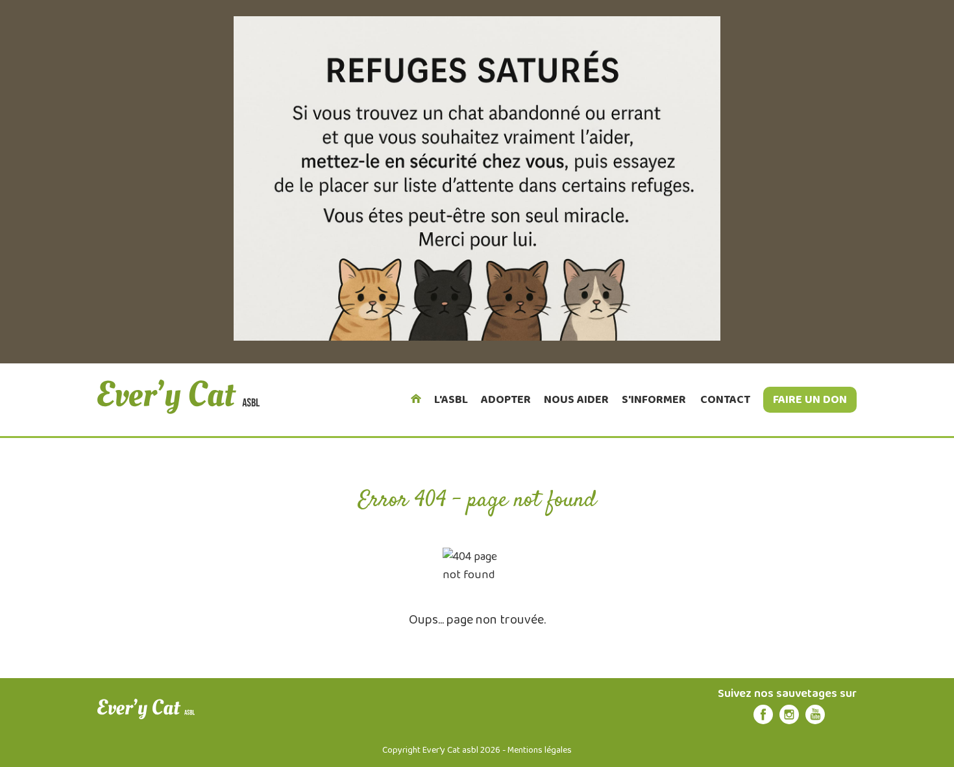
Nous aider (576, 400)
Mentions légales (540, 750)
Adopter (506, 400)
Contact (725, 400)
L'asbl (451, 400)
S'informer (654, 400)
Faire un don (810, 400)
